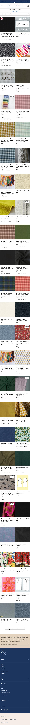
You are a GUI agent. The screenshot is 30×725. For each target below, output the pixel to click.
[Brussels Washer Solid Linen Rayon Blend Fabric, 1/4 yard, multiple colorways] (7, 24)
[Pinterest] (4, 709)
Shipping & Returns (5, 692)
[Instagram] (7, 709)
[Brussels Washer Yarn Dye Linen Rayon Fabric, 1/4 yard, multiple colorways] (7, 50)
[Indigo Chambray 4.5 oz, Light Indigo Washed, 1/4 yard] (7, 332)
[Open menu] (3, 5)
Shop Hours (4, 690)
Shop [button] (2, 660)
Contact (3, 686)
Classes (3, 673)
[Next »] (23, 628)
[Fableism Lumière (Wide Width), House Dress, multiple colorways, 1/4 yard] (7, 181)
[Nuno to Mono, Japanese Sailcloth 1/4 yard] (7, 207)
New (2, 664)
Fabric (2, 666)
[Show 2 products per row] (29, 13)
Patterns (3, 668)
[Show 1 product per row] (26, 13)
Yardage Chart (4, 694)
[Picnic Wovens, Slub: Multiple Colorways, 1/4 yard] (7, 534)
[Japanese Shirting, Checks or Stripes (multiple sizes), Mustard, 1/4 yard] (7, 129)
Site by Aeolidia (4, 722)
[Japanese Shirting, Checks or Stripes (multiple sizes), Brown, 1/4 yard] (7, 232)
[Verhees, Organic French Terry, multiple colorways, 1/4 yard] (7, 383)
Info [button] (2, 679)
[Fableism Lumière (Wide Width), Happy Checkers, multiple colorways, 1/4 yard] (7, 357)
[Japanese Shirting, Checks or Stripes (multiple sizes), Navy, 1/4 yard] (7, 155)
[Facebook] (1, 709)
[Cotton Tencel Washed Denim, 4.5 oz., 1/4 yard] (7, 434)
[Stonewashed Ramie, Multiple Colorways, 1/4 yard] (7, 458)
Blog (2, 688)
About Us (3, 683)
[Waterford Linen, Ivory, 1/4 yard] (7, 309)
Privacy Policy (4, 719)
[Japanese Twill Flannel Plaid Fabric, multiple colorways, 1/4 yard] (7, 283)
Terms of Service (12, 719)
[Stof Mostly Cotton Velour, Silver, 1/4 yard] (7, 610)
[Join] (27, 644)
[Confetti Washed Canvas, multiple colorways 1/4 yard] (7, 409)
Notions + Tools (4, 671)
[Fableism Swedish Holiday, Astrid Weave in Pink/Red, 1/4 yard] (7, 584)
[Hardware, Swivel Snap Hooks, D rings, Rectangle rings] (7, 76)
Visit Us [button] (3, 700)
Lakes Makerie (7, 716)
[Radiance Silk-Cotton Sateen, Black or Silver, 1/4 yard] (7, 257)
